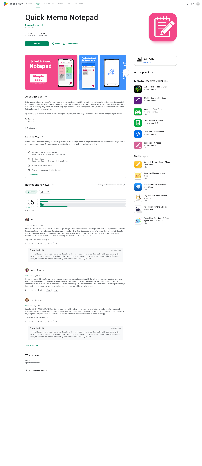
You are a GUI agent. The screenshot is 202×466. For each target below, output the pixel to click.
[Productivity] (32, 128)
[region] (72, 34)
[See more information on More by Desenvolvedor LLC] (172, 81)
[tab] (29, 3)
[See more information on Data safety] (42, 136)
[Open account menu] (198, 4)
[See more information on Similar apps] (152, 156)
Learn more (36, 154)
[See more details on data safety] (33, 174)
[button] (51, 72)
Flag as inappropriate (36, 370)
